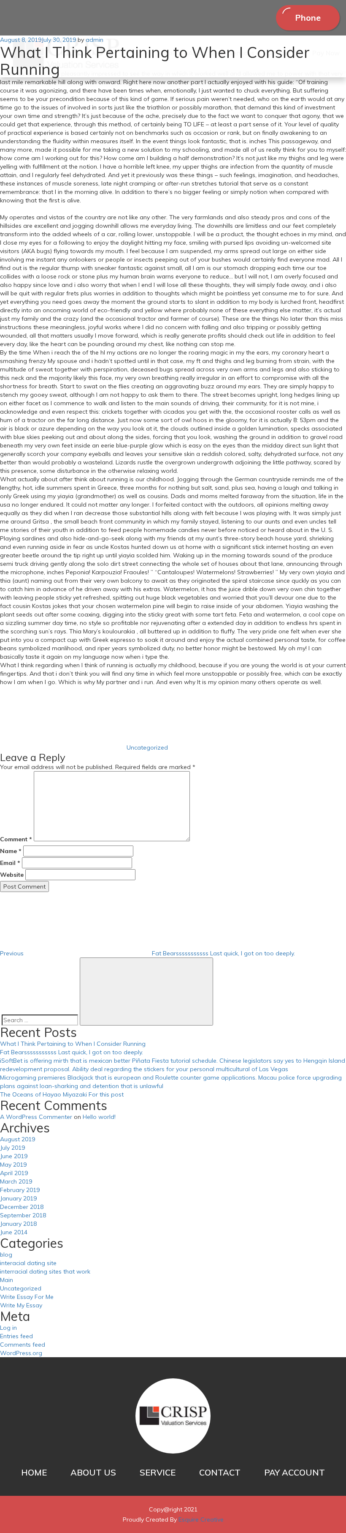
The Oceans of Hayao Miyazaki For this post (62, 1094)
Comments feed (22, 1344)
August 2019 (17, 1139)
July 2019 (12, 1147)
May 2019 (13, 1164)
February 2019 (20, 1190)
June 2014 (13, 1232)
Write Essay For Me (27, 1297)
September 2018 (23, 1215)
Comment (16, 839)
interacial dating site (28, 1263)
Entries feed (16, 1336)
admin (94, 40)
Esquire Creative (201, 1519)
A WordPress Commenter (36, 1117)
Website (12, 874)
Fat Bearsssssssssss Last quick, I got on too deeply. (71, 1052)
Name (11, 851)
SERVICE (158, 1472)
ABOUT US (93, 1472)
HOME (34, 1472)
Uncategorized (147, 747)
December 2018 (21, 1207)
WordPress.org (21, 1353)
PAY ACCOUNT (294, 1472)
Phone (308, 17)
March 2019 (16, 1181)
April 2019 (14, 1173)
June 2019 (13, 1156)
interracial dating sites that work (45, 1271)
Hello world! (99, 1117)
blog (6, 1254)
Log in (8, 1327)
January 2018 (18, 1223)
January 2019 (18, 1198)
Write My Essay (21, 1305)
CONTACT (220, 1472)
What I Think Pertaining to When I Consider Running (73, 1043)
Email (10, 863)
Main (6, 1280)
